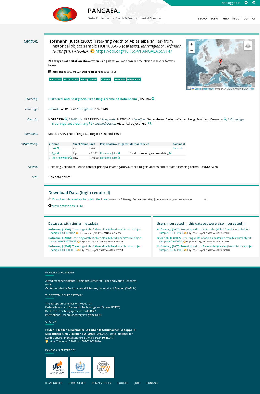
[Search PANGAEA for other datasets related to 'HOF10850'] (66, 119)
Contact (249, 18)
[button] (220, 62)
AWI (252, 88)
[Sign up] (246, 2)
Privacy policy (101, 383)
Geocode (178, 148)
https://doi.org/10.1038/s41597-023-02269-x (75, 341)
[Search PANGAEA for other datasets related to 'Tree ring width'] (70, 158)
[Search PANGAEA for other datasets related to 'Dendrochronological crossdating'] (170, 153)
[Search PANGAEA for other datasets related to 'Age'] (58, 153)
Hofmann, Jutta (64, 41)
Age (54, 153)
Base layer (208, 88)
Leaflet (198, 88)
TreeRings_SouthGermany (69, 123)
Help (226, 18)
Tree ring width (60, 158)
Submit (215, 18)
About (236, 18)
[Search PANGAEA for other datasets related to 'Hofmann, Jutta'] (119, 153)
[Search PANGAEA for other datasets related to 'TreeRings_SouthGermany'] (90, 123)
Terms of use (77, 383)
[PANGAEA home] (65, 10)
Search (203, 18)
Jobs (137, 383)
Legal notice (53, 383)
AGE (54, 148)
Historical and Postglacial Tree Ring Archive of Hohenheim (92, 99)
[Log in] (253, 2)
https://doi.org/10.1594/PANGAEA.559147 (133, 51)
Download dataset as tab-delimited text (80, 199)
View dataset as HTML (68, 206)
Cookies (122, 383)
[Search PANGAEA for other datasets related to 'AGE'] (58, 148)
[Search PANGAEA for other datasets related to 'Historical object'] (149, 123)
